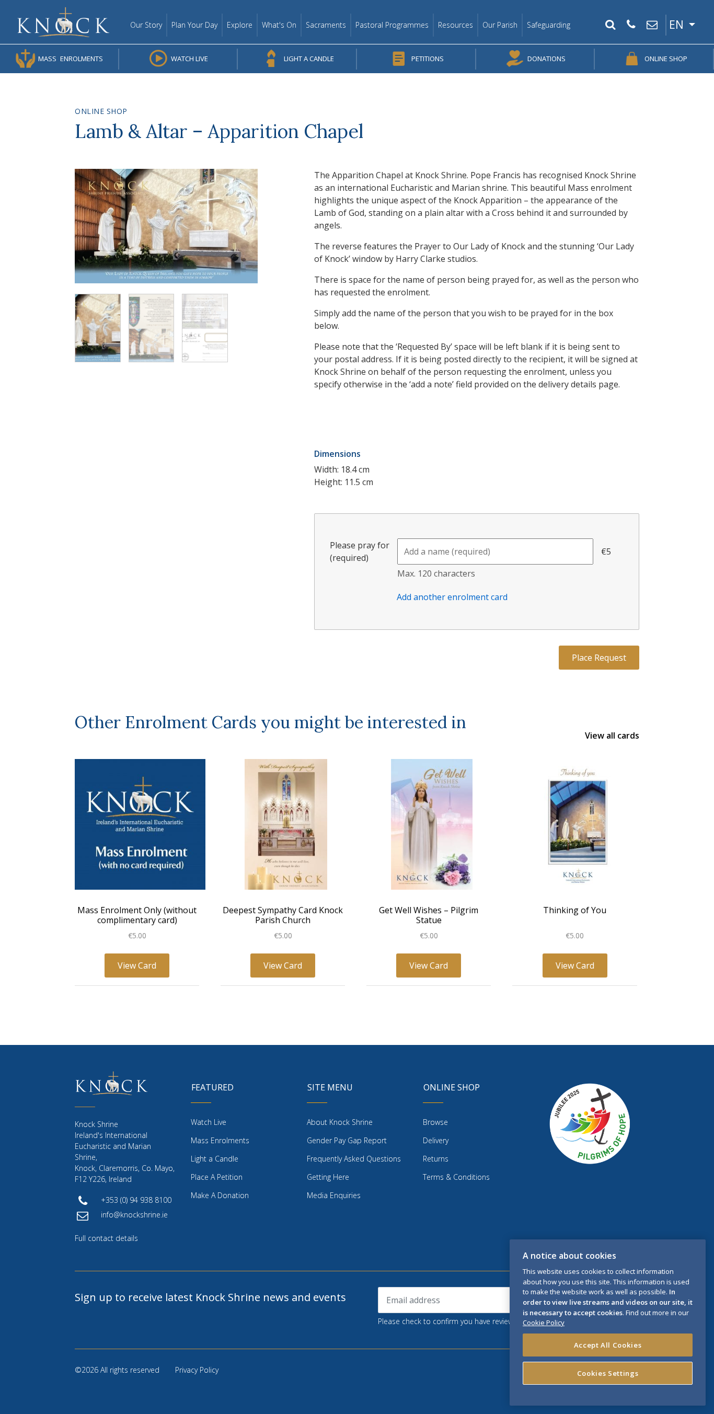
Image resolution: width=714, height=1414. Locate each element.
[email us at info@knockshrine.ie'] (651, 25)
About (340, 1122)
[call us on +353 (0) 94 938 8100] (630, 25)
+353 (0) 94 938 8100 (136, 1200)
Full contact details (106, 1238)
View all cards (612, 735)
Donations (546, 58)
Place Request (599, 657)
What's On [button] (279, 25)
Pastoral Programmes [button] (392, 25)
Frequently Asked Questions (354, 1159)
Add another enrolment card (452, 597)
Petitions (427, 58)
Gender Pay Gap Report (347, 1140)
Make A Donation (220, 1195)
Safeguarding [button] (548, 25)
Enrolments (70, 58)
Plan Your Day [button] (194, 25)
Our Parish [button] (499, 25)
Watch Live (189, 58)
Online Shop (665, 58)
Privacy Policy (196, 1370)
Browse (435, 1122)
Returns (435, 1159)
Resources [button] (455, 25)
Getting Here (328, 1177)
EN (677, 24)
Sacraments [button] (326, 25)
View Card (137, 965)
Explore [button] (239, 25)
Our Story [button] (146, 25)
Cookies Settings (608, 1373)
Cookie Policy (544, 1322)
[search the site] (610, 25)
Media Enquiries (334, 1195)
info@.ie (134, 1215)
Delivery (435, 1140)
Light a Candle (309, 58)
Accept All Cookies (608, 1345)
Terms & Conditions (456, 1177)
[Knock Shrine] (63, 22)
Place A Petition (217, 1177)
